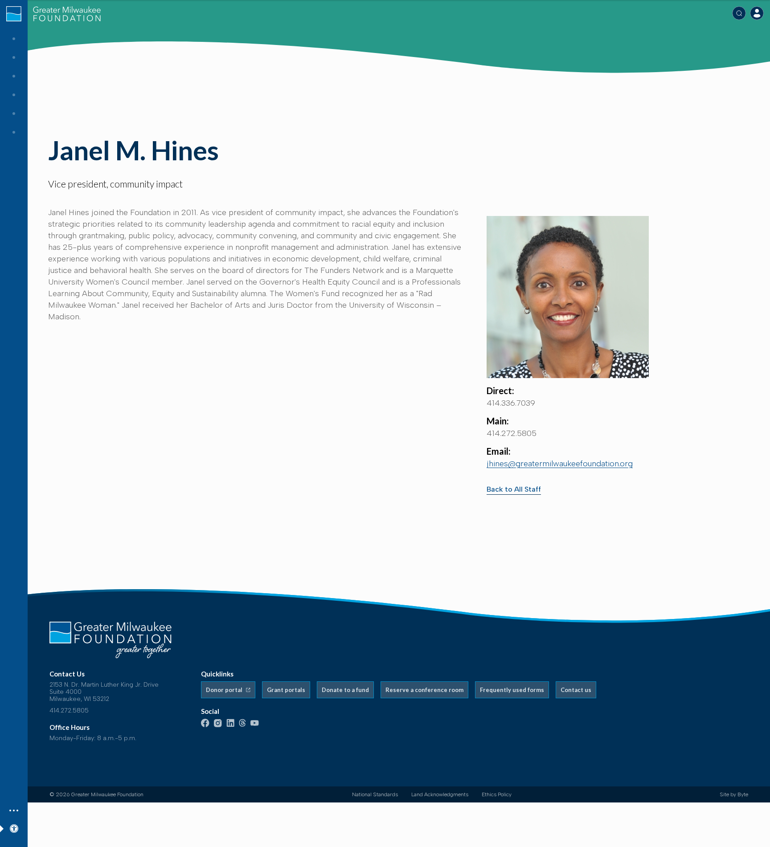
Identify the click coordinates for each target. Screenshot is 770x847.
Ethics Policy (497, 794)
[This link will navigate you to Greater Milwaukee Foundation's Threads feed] (242, 725)
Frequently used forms (512, 689)
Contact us (576, 689)
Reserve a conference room (424, 689)
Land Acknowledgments (439, 794)
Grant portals (286, 689)
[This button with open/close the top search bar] (739, 13)
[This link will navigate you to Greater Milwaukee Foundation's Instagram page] (218, 725)
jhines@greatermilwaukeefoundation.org (560, 463)
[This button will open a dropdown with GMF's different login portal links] (757, 13)
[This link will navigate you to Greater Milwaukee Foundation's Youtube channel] (254, 724)
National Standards (375, 794)
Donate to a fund (345, 689)
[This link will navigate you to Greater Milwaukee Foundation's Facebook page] (205, 725)
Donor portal (225, 689)
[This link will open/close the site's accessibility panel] (14, 827)
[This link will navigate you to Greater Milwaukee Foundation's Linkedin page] (230, 725)
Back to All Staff (514, 489)
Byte (742, 794)
